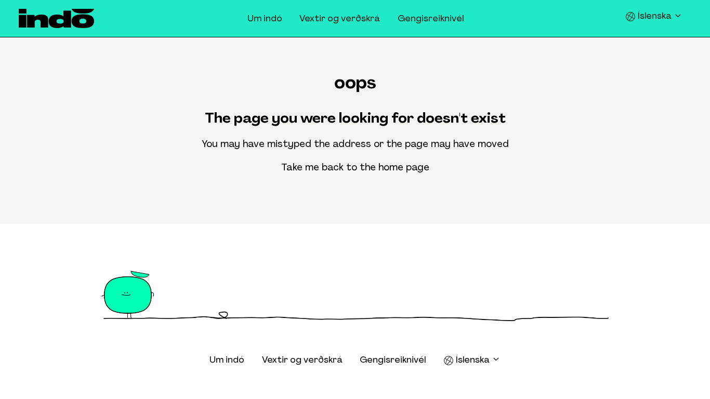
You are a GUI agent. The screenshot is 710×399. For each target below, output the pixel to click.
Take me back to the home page (355, 167)
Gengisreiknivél (431, 18)
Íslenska (655, 15)
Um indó (264, 18)
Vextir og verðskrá (339, 18)
